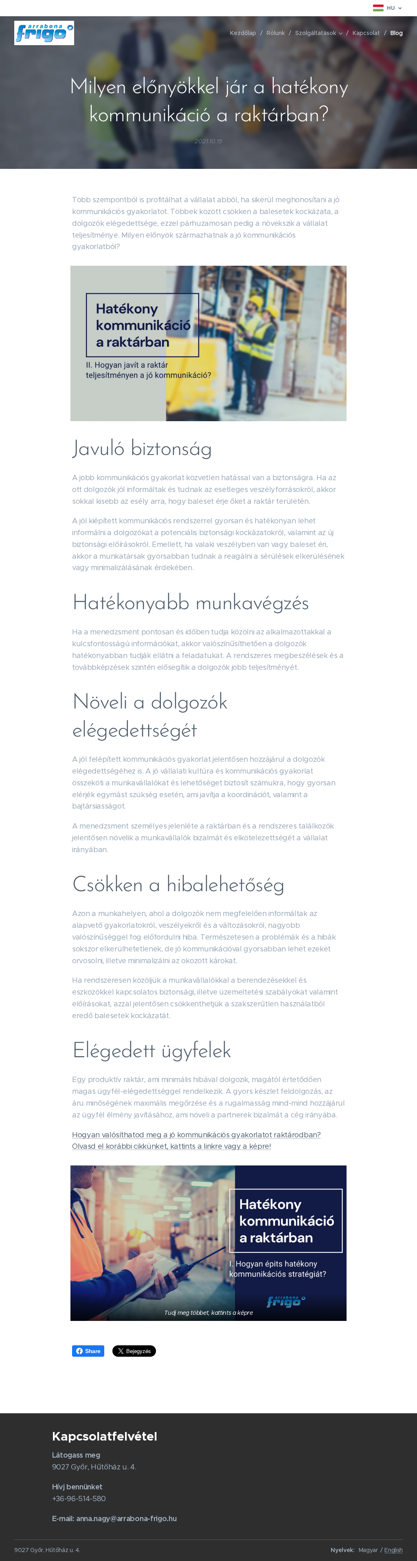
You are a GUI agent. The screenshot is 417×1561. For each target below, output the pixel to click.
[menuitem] (245, 33)
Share (92, 1351)
